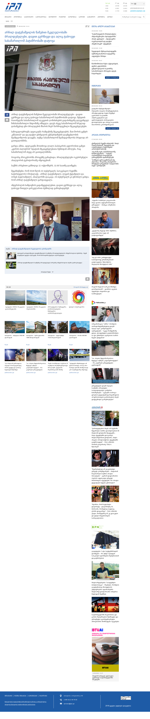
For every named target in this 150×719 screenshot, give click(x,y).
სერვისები (32, 696)
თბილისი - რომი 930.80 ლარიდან (78, 336)
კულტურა (101, 17)
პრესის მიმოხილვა (101, 135)
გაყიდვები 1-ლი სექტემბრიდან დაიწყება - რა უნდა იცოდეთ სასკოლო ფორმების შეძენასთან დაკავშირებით (105, 554)
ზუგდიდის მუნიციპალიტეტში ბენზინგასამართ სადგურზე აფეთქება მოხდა (104, 53)
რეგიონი (62, 17)
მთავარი (8, 17)
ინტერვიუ (96, 86)
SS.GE (8, 287)
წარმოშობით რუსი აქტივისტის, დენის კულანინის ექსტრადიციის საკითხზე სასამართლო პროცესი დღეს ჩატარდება (105, 68)
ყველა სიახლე (111, 77)
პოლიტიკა (18, 17)
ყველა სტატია (111, 128)
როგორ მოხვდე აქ (81, 287)
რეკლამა (43, 696)
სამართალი (28, 17)
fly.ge (6, 344)
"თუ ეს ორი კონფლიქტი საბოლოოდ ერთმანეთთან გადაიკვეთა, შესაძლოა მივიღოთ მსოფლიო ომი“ (102, 261)
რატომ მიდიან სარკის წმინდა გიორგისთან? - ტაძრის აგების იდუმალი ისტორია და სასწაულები (104, 290)
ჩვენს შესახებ (20, 696)
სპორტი (82, 17)
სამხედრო (91, 17)
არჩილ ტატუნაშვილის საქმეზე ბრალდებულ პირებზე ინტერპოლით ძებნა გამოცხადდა (49, 263)
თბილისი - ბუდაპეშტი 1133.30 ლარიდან (56, 336)
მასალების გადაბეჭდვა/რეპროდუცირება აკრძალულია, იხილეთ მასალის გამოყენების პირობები (26, 703)
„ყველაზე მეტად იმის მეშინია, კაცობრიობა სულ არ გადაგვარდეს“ (104, 233)
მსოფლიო (53, 17)
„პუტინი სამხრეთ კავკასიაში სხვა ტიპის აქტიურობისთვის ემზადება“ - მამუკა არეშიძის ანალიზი (104, 203)
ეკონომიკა (72, 17)
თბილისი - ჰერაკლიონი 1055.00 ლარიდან (35, 336)
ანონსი (109, 17)
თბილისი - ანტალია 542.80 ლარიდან (14, 336)
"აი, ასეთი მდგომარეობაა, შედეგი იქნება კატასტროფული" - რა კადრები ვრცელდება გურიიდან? (36, 368)
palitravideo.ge (9, 372)
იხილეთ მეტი (46, 272)
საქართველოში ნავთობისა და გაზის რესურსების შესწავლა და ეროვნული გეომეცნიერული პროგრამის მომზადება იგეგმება (105, 618)
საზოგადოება (41, 17)
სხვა (7, 21)
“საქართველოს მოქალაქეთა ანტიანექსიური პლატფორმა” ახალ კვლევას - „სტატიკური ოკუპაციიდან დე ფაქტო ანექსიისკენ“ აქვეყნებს (104, 39)
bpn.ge (107, 3)
